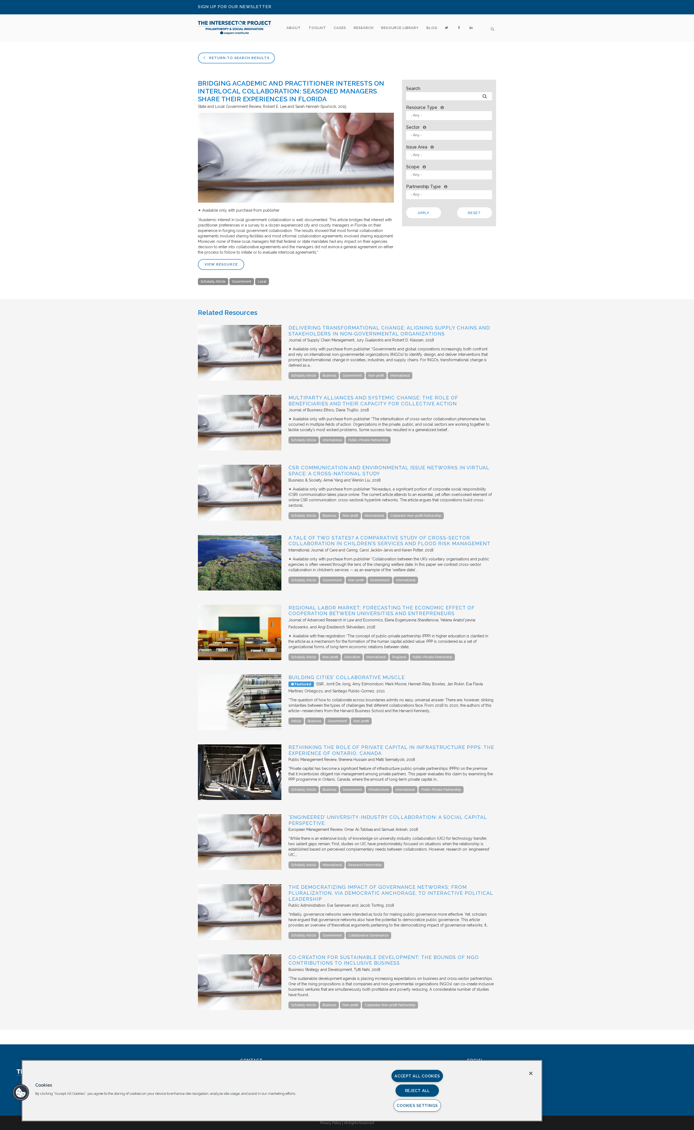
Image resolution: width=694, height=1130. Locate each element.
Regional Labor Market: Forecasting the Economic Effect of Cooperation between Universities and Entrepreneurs (381, 610)
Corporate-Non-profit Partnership (415, 516)
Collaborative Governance (368, 935)
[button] (21, 1092)
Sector (413, 127)
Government (241, 281)
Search (413, 88)
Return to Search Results (238, 58)
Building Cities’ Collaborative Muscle (346, 677)
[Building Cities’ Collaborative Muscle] (239, 729)
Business (329, 375)
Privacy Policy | (332, 1123)
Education (352, 657)
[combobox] (449, 115)
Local (262, 281)
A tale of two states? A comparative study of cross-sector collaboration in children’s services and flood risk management (389, 541)
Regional (399, 657)
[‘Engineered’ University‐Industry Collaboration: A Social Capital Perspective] (239, 868)
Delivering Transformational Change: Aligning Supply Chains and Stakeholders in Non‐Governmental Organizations (389, 331)
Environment (380, 580)
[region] (282, 1090)
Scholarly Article (213, 281)
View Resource (221, 264)
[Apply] (484, 96)
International (400, 375)
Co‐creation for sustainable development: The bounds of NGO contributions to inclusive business (383, 960)
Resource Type (421, 107)
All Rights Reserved (359, 1123)
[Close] (531, 1073)
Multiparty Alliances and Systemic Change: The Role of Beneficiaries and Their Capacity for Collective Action (373, 400)
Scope (412, 166)
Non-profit (376, 375)
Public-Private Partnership (368, 440)
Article (296, 721)
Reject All (417, 1090)
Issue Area (416, 147)
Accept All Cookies (417, 1076)
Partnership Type (423, 186)
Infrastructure (378, 790)
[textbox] (450, 115)
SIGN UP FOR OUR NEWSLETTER (234, 6)
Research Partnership (364, 865)
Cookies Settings (417, 1105)
